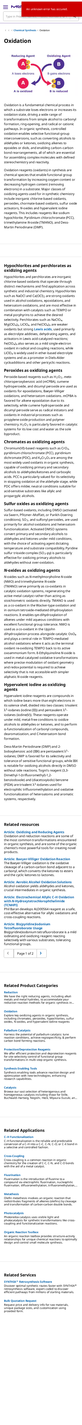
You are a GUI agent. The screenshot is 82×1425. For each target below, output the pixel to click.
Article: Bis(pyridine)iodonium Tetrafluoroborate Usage (27, 926)
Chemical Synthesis (25, 30)
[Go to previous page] (42, 953)
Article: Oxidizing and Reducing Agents (34, 832)
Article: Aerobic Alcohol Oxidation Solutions (38, 882)
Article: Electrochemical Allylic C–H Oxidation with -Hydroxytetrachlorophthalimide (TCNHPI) (39, 901)
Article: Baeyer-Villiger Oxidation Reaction (37, 859)
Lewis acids (43, 329)
